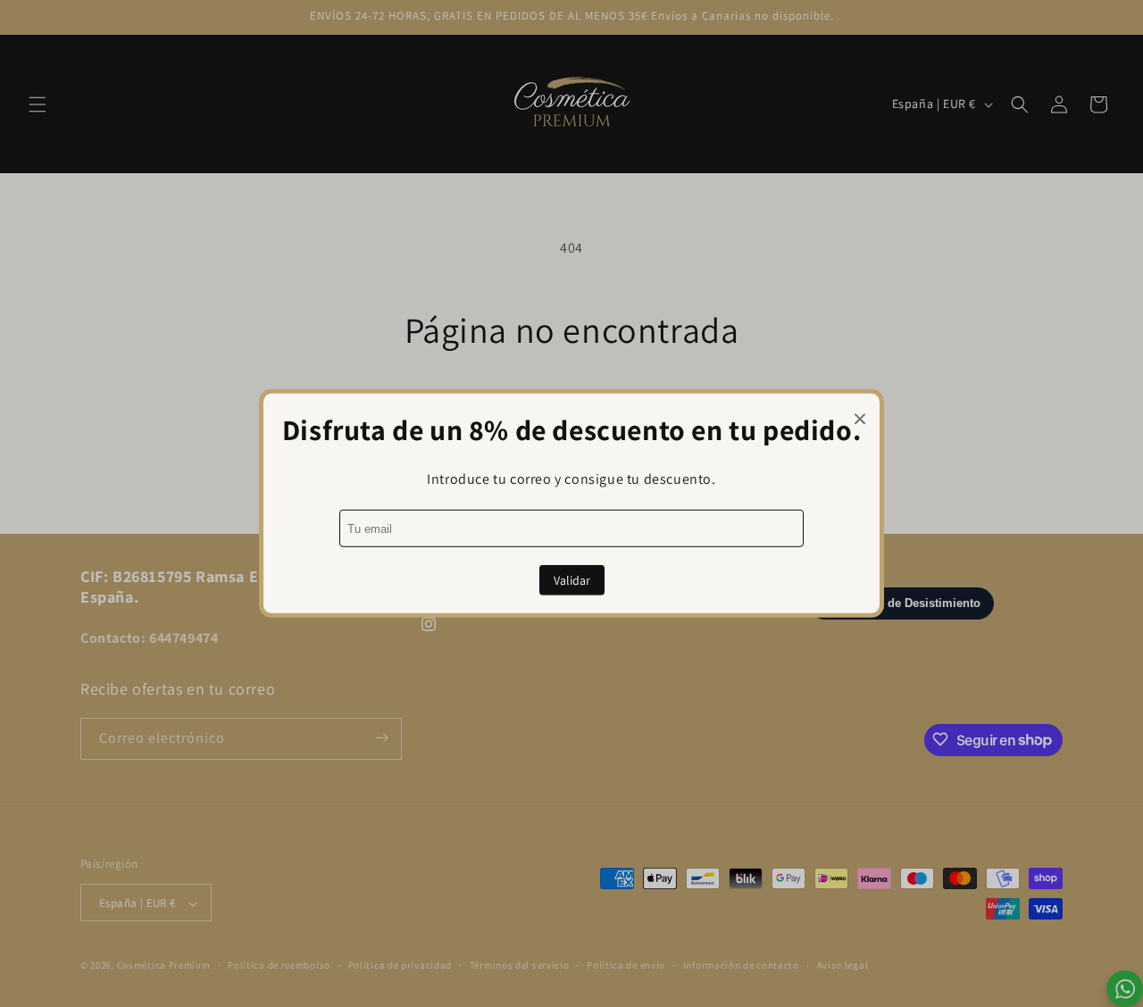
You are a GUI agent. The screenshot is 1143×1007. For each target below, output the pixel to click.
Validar (572, 580)
